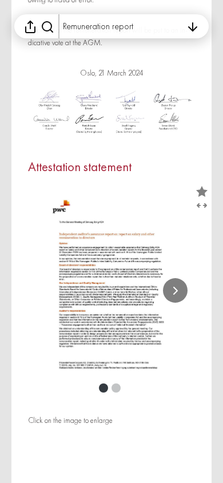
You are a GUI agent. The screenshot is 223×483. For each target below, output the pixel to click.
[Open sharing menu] (30, 26)
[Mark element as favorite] (202, 192)
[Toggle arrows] (200, 205)
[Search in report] (47, 26)
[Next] (175, 290)
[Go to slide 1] (103, 388)
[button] (89, 167)
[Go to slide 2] (116, 388)
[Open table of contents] (193, 26)
